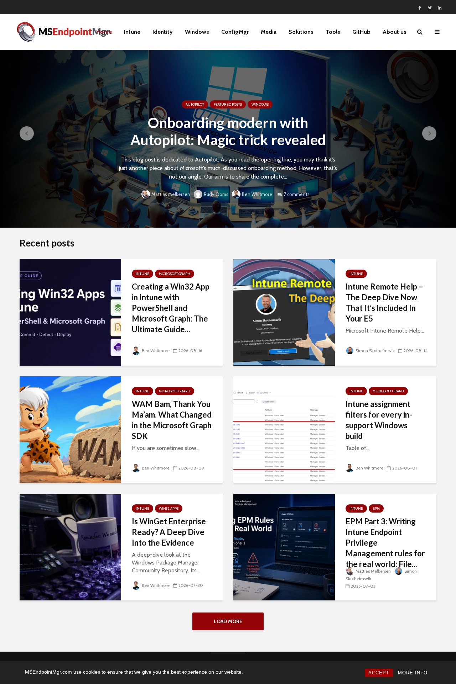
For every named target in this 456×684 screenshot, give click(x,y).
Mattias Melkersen (170, 194)
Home (104, 31)
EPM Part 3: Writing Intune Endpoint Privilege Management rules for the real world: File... (385, 542)
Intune (132, 31)
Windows (197, 31)
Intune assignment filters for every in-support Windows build (379, 420)
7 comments (297, 194)
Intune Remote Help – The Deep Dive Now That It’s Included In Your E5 (384, 302)
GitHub (361, 31)
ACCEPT (378, 672)
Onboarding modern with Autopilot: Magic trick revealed (228, 131)
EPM (376, 508)
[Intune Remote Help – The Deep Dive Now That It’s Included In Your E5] (284, 311)
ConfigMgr (235, 31)
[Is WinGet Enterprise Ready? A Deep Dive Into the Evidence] (70, 546)
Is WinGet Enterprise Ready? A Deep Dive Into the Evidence (169, 531)
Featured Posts (228, 104)
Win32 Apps (168, 508)
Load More (228, 621)
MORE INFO (413, 672)
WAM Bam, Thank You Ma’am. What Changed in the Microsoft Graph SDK (172, 420)
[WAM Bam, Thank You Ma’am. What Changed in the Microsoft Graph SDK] (70, 429)
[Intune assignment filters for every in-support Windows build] (284, 429)
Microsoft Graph (174, 273)
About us (394, 31)
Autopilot (195, 104)
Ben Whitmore (257, 194)
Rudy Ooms (216, 194)
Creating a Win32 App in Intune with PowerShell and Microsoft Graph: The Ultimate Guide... (170, 308)
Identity (162, 31)
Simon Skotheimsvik (375, 350)
